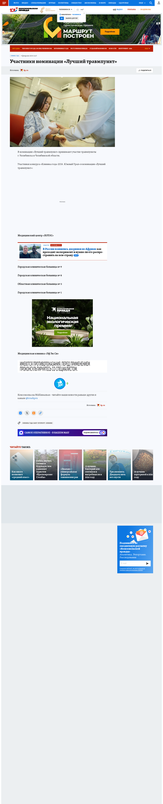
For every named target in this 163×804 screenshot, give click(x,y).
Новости (112, 48)
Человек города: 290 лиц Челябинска (37, 48)
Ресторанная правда (79, 48)
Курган (52, 3)
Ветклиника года (61, 48)
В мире (102, 3)
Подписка (145, 9)
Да (62, 18)
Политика (63, 3)
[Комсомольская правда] (24, 9)
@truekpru (32, 398)
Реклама (131, 9)
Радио (119, 9)
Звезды (112, 3)
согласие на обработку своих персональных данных (132, 569)
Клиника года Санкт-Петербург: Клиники (37, 423)
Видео (25, 3)
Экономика (90, 3)
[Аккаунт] (159, 3)
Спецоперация (38, 3)
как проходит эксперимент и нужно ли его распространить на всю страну (73, 252)
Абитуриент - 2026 (125, 48)
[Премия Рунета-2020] (46, 10)
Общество (76, 3)
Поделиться (146, 70)
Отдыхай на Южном (98, 48)
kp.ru (26, 70)
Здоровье (123, 3)
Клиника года (15, 55)
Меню (4, 3)
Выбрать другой (71, 18)
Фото (16, 3)
